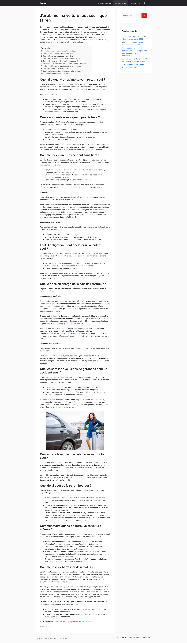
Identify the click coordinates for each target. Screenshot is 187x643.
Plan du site (146, 638)
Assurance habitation (104, 3)
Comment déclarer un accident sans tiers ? (58, 56)
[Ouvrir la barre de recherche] (144, 3)
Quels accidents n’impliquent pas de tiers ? (58, 53)
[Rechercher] (144, 15)
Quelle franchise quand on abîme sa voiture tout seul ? (62, 66)
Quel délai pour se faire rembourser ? (56, 69)
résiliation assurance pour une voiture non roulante (74, 622)
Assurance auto (120, 3)
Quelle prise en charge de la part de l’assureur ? (60, 61)
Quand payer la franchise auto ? (69, 324)
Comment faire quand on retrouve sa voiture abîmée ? (63, 71)
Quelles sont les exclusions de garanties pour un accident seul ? (66, 63)
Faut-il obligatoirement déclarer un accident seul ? (61, 58)
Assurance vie (135, 3)
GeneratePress (64, 639)
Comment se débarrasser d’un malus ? (57, 74)
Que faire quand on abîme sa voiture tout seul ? (59, 51)
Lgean (43, 3)
